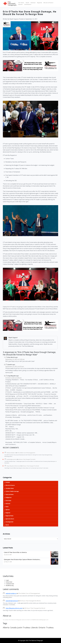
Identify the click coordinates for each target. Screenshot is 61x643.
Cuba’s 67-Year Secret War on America (15, 552)
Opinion (20, 4)
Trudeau (50, 627)
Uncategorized (9, 522)
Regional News (9, 515)
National (33, 2)
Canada (13, 627)
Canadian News (10, 488)
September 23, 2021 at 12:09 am (15, 359)
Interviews (8, 500)
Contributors (27, 4)
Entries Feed (9, 582)
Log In (7, 580)
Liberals (34, 627)
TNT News (21, 2)
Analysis (8, 482)
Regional (39, 2)
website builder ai (11, 452)
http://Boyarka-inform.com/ (13, 466)
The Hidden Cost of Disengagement (26, 452)
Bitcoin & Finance (48, 2)
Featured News (9, 494)
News (7, 506)
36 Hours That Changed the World (27, 459)
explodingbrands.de (12, 459)
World (27, 2)
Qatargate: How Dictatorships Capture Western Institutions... (22, 559)
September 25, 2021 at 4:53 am (14, 366)
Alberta (6, 627)
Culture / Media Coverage (12, 491)
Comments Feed (10, 583)
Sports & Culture (10, 519)
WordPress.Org (10, 585)
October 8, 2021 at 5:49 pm (13, 378)
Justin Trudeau (23, 627)
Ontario (42, 627)
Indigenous (8, 497)
